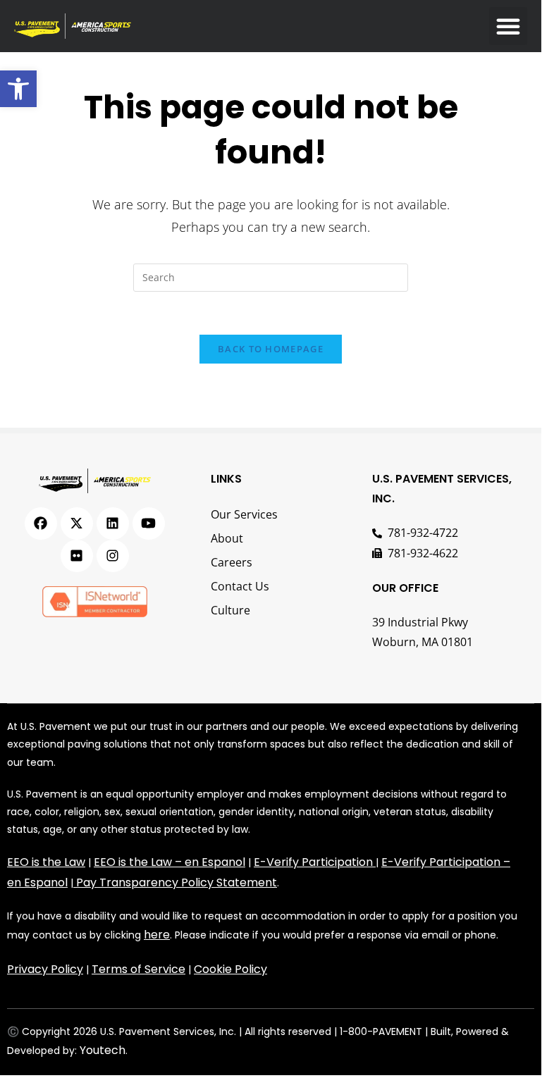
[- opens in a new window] (41, 523)
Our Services (244, 514)
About (227, 538)
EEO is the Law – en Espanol (169, 862)
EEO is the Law (46, 862)
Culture (230, 610)
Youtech (102, 1050)
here (157, 935)
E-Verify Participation (313, 862)
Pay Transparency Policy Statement (176, 882)
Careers (231, 562)
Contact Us (240, 586)
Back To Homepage (271, 348)
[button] (18, 88)
